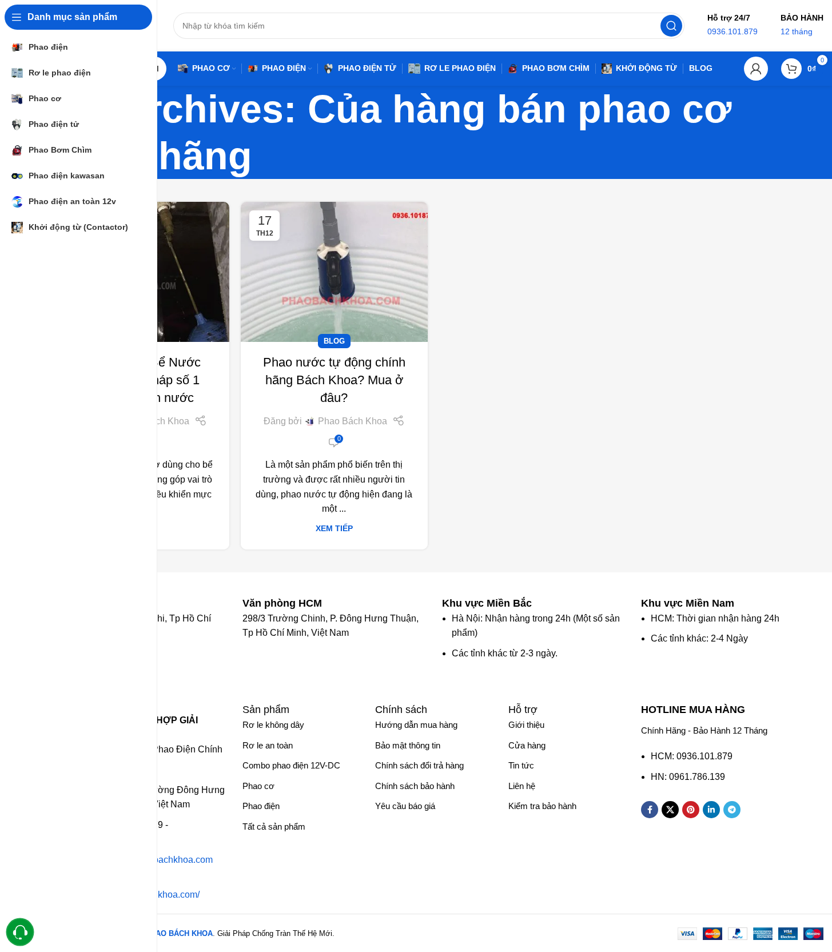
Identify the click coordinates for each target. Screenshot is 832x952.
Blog (334, 341)
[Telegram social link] (732, 809)
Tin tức (521, 765)
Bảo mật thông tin (407, 745)
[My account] (756, 68)
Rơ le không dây (273, 725)
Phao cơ (258, 786)
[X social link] (670, 809)
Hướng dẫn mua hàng (416, 725)
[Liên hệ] (20, 932)
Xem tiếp (334, 528)
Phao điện (261, 806)
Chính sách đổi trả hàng (419, 765)
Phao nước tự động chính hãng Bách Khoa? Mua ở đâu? (334, 380)
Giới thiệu (526, 725)
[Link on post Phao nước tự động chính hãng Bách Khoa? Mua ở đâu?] (334, 272)
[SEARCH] (671, 26)
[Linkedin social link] (711, 809)
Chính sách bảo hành (415, 786)
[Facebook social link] (649, 809)
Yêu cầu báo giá (405, 806)
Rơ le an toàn (267, 745)
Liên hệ (521, 786)
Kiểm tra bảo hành (542, 806)
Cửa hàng (527, 745)
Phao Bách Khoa (352, 421)
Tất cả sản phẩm (273, 826)
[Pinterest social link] (690, 809)
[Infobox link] (287, 603)
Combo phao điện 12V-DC (291, 765)
